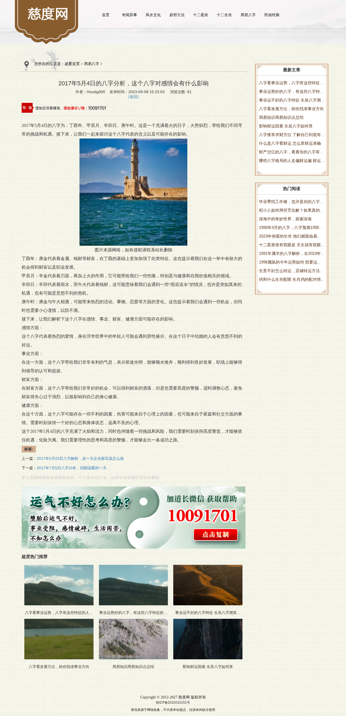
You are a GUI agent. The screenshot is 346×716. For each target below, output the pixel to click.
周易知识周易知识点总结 (281, 117)
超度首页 (72, 64)
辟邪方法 (177, 15)
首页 (105, 15)
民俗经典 (272, 15)
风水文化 (153, 15)
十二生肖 (224, 15)
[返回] (133, 97)
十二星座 (200, 15)
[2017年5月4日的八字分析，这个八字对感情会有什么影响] (48, 13)
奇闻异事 (129, 15)
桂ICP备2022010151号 (173, 702)
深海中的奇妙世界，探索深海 (285, 219)
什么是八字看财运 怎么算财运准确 (290, 143)
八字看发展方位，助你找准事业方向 (291, 108)
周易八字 (248, 15)
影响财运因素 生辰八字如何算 (286, 126)
